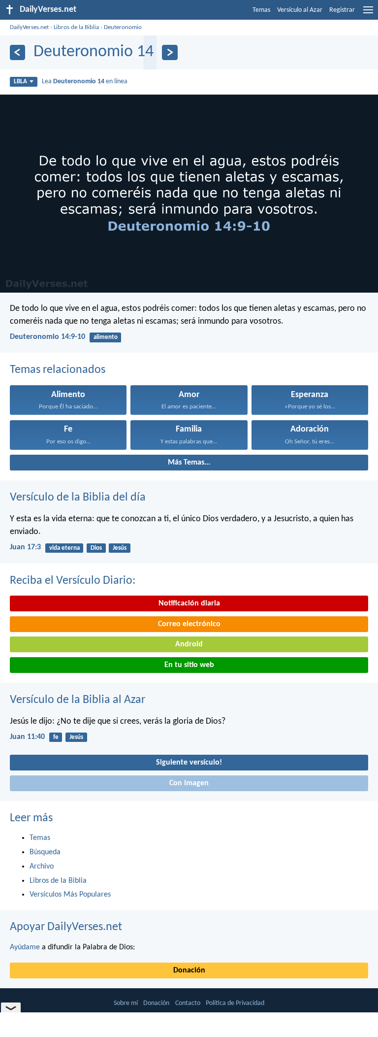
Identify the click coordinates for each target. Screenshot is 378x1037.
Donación (189, 970)
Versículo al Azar (299, 10)
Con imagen (189, 783)
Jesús (119, 548)
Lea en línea (84, 81)
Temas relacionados (57, 370)
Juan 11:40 (27, 737)
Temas (261, 10)
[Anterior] (17, 52)
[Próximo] (169, 52)
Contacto (187, 1003)
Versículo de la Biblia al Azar (77, 700)
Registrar (342, 10)
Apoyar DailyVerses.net (66, 927)
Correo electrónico (189, 624)
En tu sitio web (189, 665)
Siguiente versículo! (189, 763)
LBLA (20, 81)
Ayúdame (25, 947)
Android (189, 644)
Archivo (42, 866)
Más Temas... (189, 463)
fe (56, 737)
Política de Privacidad (235, 1003)
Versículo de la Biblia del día (78, 497)
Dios (96, 548)
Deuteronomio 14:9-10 (47, 337)
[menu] (368, 14)
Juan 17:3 (25, 547)
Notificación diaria (189, 603)
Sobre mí (126, 1003)
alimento (106, 337)
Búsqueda (45, 852)
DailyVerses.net (29, 27)
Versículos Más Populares (70, 895)
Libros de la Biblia (76, 27)
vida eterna (64, 548)
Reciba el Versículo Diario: (72, 581)
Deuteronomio (123, 27)
